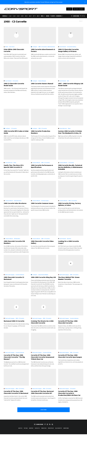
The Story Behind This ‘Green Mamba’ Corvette (69, 278)
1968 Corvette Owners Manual (42, 84)
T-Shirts (52, 16)
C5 (26, 16)
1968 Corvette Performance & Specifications (42, 166)
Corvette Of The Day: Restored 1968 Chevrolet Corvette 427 (42, 392)
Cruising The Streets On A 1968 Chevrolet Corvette (42, 322)
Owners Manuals (42, 81)
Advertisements (51, 46)
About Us (20, 428)
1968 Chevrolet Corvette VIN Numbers (14, 242)
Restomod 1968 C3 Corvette (14, 321)
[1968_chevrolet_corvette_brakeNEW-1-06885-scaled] (70, 341)
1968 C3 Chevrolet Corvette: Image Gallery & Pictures (68, 50)
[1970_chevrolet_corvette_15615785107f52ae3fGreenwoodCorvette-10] (43, 341)
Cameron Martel (36, 162)
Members (59, 16)
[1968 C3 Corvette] (16, 69)
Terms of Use (43, 428)
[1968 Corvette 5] (70, 227)
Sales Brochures (17, 200)
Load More (43, 409)
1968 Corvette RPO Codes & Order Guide (16, 132)
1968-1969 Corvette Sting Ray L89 (43, 277)
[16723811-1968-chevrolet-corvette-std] (70, 189)
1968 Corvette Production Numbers (40, 132)
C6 (30, 16)
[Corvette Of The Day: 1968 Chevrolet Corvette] (70, 307)
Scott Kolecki (63, 46)
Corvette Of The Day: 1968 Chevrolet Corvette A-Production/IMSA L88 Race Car (69, 393)
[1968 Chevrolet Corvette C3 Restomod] (16, 263)
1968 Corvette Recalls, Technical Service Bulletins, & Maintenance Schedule (70, 167)
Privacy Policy (51, 428)
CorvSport (34, 46)
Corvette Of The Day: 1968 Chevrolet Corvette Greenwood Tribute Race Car (42, 357)
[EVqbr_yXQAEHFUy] (70, 117)
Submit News (66, 428)
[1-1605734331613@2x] (16, 377)
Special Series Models (43, 274)
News (47, 16)
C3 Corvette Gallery (71, 46)
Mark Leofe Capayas (9, 274)
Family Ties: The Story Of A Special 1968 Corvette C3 (13, 166)
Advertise (31, 428)
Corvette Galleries (20, 274)
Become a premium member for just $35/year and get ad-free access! (43, 2)
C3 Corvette (15, 81)
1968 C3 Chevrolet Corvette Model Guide (14, 85)
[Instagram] (82, 16)
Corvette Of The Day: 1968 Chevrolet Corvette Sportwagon (70, 356)
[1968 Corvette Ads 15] (43, 35)
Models (5, 16)
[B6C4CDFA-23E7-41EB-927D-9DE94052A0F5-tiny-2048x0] (43, 377)
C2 (14, 16)
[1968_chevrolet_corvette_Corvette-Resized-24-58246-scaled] (16, 341)
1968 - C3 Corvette (42, 46)
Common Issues (45, 200)
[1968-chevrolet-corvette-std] (43, 151)
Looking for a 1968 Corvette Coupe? (68, 242)
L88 (68, 81)
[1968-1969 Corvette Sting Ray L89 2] (43, 263)
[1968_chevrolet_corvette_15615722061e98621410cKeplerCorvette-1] (70, 377)
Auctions (69, 238)
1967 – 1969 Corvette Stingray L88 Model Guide (70, 85)
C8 (37, 16)
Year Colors (11, 46)
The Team (26, 428)
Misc (42, 16)
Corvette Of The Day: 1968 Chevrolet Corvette (67, 322)
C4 (22, 16)
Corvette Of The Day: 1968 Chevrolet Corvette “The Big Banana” (14, 357)
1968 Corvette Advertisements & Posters (43, 50)
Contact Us (37, 428)
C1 (10, 16)
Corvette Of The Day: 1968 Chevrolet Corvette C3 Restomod (16, 392)
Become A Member (78, 9)
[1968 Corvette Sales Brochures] (16, 189)
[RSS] (50, 424)
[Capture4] (16, 151)
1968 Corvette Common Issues (42, 203)
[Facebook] (80, 16)
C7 (34, 16)
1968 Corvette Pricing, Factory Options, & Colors (69, 204)
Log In (69, 9)
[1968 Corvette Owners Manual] (43, 69)
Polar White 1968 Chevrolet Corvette (14, 50)
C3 (18, 16)
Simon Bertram (63, 128)
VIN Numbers (17, 238)
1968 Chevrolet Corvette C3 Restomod (14, 278)
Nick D (6, 46)
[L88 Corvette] (70, 69)
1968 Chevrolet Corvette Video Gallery (42, 242)
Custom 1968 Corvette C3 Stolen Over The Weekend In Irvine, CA (70, 132)
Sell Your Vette (58, 428)
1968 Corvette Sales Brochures (15, 203)
